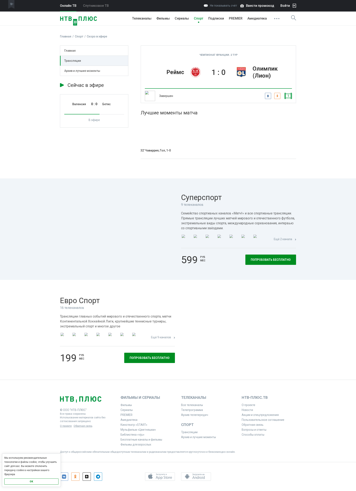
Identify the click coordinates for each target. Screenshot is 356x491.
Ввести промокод (260, 6)
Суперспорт (201, 197)
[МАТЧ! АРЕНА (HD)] (234, 239)
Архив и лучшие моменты (82, 70)
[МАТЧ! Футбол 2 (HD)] (210, 239)
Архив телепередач (194, 415)
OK (31, 481)
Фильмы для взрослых (136, 444)
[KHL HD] (89, 337)
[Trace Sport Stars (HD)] (65, 337)
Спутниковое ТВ (96, 6)
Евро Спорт (80, 300)
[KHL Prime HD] (77, 337)
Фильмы (163, 18)
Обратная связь (83, 426)
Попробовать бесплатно (271, 259)
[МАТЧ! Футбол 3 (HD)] (222, 239)
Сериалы (182, 18)
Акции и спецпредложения (260, 415)
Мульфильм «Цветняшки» (138, 429)
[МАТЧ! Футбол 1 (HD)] (198, 239)
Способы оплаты (253, 434)
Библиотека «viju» (132, 434)
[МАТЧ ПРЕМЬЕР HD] (186, 239)
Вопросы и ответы (254, 429)
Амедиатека (257, 18)
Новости (247, 410)
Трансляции (72, 60)
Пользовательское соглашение (263, 419)
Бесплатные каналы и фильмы (141, 439)
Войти (285, 6)
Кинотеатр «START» (134, 424)
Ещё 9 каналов (161, 337)
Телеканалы (141, 18)
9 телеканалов (192, 205)
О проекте (66, 426)
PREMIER (235, 18)
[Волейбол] (113, 337)
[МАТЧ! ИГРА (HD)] (246, 239)
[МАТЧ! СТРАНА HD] (258, 239)
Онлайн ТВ (68, 6)
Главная (70, 50)
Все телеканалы (192, 405)
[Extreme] (137, 337)
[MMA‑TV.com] (125, 337)
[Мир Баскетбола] (101, 337)
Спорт (198, 18)
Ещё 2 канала (283, 239)
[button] (160, 476)
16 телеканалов (72, 308)
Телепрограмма (192, 410)
